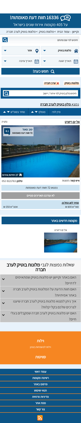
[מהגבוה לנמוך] (36, 112)
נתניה (4, 121)
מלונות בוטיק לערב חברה (21, 32)
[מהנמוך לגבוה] (32, 112)
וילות (40, 340)
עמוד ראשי (40, 371)
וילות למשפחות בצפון (40, 347)
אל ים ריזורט (72, 122)
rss (40, 418)
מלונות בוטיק (46, 32)
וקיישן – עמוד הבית (68, 32)
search (5, 39)
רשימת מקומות (40, 378)
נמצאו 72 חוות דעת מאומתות (42, 188)
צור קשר (40, 409)
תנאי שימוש (40, 390)
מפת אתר (40, 403)
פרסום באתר (40, 384)
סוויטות (40, 356)
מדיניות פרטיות (40, 397)
